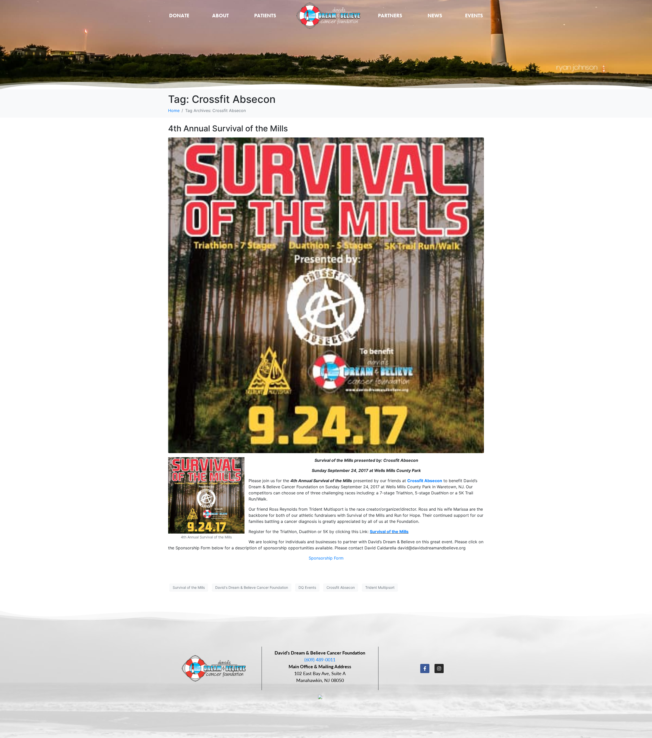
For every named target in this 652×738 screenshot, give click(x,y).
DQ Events (307, 587)
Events (474, 15)
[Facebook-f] (424, 668)
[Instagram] (439, 668)
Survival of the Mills (389, 531)
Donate (179, 15)
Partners (390, 15)
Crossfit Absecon (424, 480)
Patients (265, 15)
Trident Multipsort (380, 587)
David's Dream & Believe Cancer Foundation (251, 587)
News (435, 15)
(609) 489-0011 (319, 659)
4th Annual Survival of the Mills (228, 128)
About (220, 15)
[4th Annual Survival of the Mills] (326, 295)
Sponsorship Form (326, 558)
